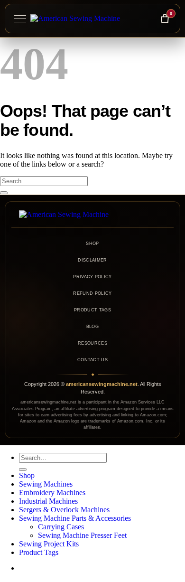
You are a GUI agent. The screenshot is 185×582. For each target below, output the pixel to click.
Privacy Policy (92, 276)
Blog (92, 326)
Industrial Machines (48, 501)
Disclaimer (92, 260)
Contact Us (92, 359)
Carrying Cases (61, 527)
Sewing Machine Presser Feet (82, 535)
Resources (92, 343)
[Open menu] (20, 18)
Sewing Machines (46, 484)
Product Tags (92, 310)
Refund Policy (92, 293)
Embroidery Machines (52, 492)
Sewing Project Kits (49, 544)
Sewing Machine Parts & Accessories (75, 518)
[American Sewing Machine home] (92, 214)
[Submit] (4, 192)
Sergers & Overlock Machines (64, 510)
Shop (92, 243)
